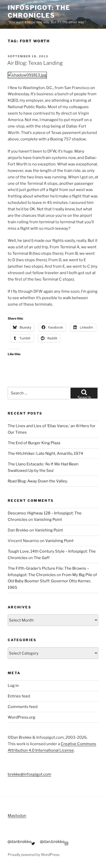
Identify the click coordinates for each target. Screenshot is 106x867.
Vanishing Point (48, 519)
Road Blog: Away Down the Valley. (38, 481)
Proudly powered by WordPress (33, 854)
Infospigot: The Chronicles (39, 11)
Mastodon (17, 815)
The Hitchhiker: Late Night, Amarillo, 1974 (45, 453)
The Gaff (42, 557)
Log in (13, 685)
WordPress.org (21, 717)
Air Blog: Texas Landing (35, 63)
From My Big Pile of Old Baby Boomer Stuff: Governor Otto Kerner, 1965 (52, 581)
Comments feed (23, 706)
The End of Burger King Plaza (34, 443)
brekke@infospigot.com (29, 774)
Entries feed (19, 696)
